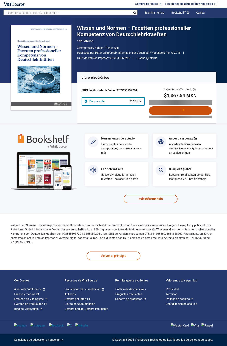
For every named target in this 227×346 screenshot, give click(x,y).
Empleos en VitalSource (29, 299)
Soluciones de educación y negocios (189, 3)
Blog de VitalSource (26, 309)
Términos (171, 294)
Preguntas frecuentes (128, 294)
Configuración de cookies (181, 304)
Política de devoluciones (130, 289)
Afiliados (70, 294)
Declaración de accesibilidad (83, 289)
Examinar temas (154, 12)
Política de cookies (178, 299)
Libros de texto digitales (80, 304)
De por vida (115, 101)
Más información (151, 199)
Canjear (200, 12)
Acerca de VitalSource (28, 289)
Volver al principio (113, 256)
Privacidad (172, 289)
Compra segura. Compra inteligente (86, 309)
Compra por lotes (147, 3)
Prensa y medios (25, 294)
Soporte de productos (129, 299)
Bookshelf (178, 12)
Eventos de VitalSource (29, 304)
